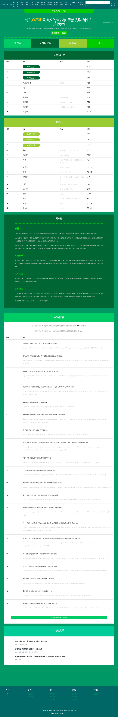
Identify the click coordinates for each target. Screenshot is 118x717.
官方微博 (74, 697)
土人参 (25, 208)
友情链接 (96, 694)
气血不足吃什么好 (59, 11)
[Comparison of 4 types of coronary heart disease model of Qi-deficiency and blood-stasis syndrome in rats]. (57, 595)
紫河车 (25, 189)
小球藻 (25, 97)
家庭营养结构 (43, 3)
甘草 (24, 203)
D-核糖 (25, 112)
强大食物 (27, 3)
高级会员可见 (31, 67)
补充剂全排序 (49, 3)
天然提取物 (45, 43)
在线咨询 (74, 699)
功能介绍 (81, 3)
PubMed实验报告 (42, 301)
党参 (24, 150)
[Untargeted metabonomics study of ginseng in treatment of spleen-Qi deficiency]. (49, 407)
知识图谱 (66, 3)
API (78, 2)
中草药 (73, 43)
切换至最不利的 (108, 22)
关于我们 (52, 694)
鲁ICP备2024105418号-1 (59, 713)
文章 (70, 3)
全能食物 (31, 3)
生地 (24, 198)
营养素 (17, 43)
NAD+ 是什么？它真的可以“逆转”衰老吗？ (31, 641)
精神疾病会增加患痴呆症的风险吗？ (28, 649)
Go (87, 5)
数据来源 (30, 694)
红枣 (24, 184)
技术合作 (52, 697)
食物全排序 (56, 3)
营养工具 (22, 3)
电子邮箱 (74, 694)
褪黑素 (25, 102)
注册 (111, 4)
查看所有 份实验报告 (59, 617)
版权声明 (30, 697)
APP (73, 2)
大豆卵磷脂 (27, 83)
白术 (24, 194)
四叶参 (25, 177)
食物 (11, 3)
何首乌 (25, 167)
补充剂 (17, 4)
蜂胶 (24, 88)
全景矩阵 (61, 3)
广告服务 (52, 699)
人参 (24, 160)
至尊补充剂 (37, 3)
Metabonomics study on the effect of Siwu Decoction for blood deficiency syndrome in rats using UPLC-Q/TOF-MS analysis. (63, 348)
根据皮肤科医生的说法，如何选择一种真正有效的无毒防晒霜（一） (40, 656)
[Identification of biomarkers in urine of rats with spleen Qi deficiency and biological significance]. (54, 583)
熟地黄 (25, 155)
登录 (115, 4)
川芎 (24, 172)
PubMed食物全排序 (97, 263)
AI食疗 (14, 4)
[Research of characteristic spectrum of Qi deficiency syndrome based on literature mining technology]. (56, 434)
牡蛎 (24, 92)
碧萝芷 (25, 107)
